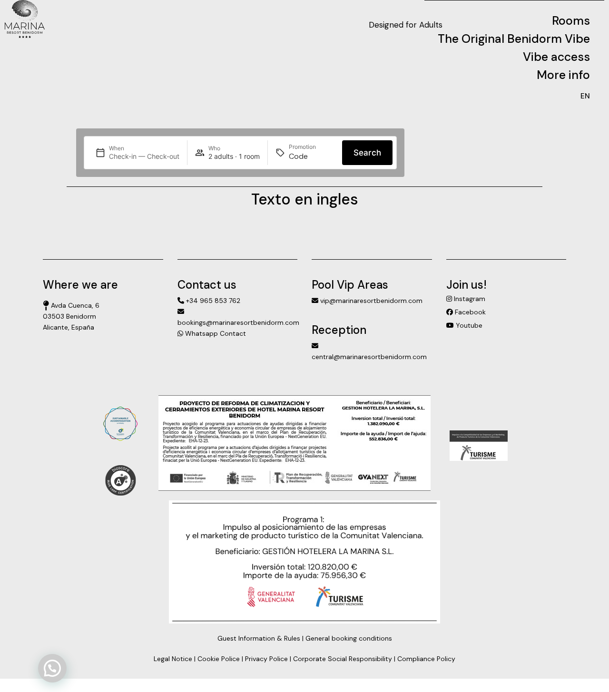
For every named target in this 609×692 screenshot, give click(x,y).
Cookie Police (218, 658)
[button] (52, 668)
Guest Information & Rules (258, 638)
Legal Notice (173, 658)
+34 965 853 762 (212, 300)
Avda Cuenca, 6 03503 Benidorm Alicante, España (71, 316)
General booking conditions (348, 638)
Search (367, 152)
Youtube (468, 325)
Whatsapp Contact (214, 333)
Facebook (469, 312)
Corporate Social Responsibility (342, 658)
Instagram (468, 298)
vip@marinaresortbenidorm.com (370, 300)
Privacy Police (266, 658)
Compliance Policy (426, 658)
